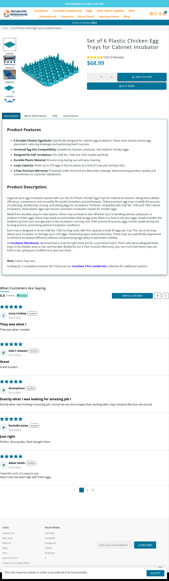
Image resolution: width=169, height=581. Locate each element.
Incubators (41, 10)
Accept (155, 573)
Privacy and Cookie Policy (16, 562)
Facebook (50, 538)
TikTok (48, 548)
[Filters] (157, 296)
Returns (6, 543)
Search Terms (10, 558)
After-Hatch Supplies (110, 10)
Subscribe (145, 545)
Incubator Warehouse (24, 243)
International (47, 16)
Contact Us (8, 533)
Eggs (89, 10)
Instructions (70, 116)
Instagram (50, 543)
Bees (132, 10)
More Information (35, 116)
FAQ (54, 116)
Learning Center (109, 16)
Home (5, 28)
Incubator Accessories (67, 10)
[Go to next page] (93, 490)
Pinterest (50, 553)
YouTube (49, 533)
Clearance (67, 16)
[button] (95, 57)
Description (11, 116)
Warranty (7, 538)
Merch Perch (86, 16)
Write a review (132, 296)
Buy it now (126, 86)
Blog (127, 16)
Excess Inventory (84, 22)
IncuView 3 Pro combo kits (89, 266)
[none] (9, 44)
